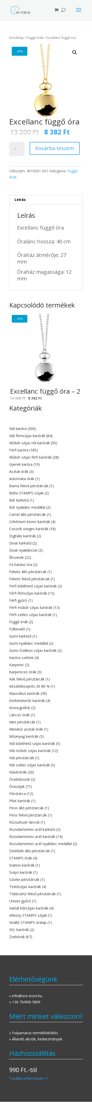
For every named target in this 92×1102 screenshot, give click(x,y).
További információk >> (28, 1078)
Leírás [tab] (20, 199)
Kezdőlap (16, 37)
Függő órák (35, 37)
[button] (74, 52)
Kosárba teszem (54, 148)
